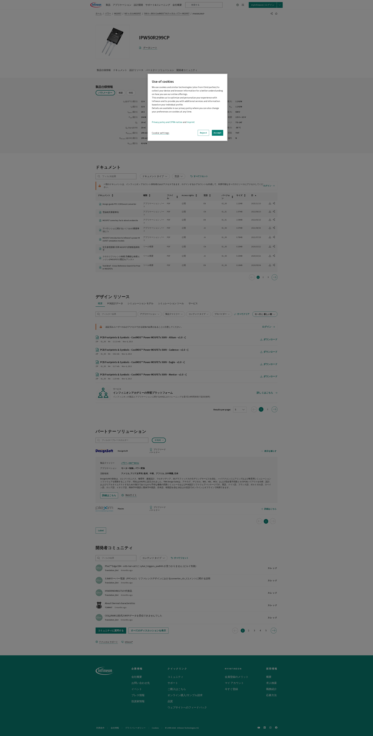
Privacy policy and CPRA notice (167, 122)
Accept (217, 132)
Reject (203, 132)
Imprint (191, 122)
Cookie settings (160, 133)
